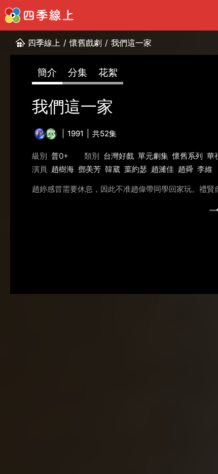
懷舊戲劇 (85, 43)
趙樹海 (62, 169)
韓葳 (112, 169)
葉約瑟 (135, 169)
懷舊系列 (187, 156)
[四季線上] (39, 15)
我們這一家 (131, 43)
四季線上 (44, 43)
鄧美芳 (89, 169)
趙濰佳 (162, 169)
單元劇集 (153, 156)
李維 (204, 169)
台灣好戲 (118, 156)
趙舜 (185, 169)
